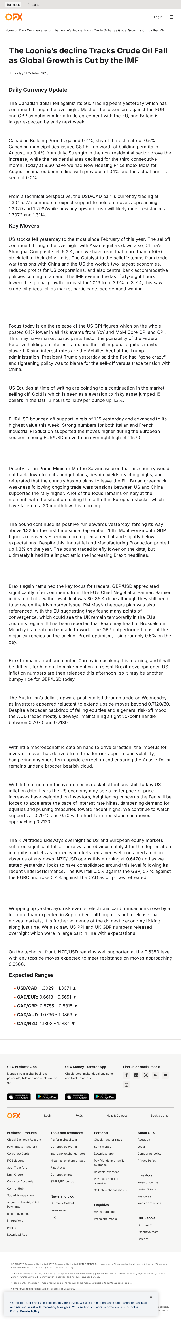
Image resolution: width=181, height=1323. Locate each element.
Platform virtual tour (64, 1139)
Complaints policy (149, 1153)
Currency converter (64, 1146)
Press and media (105, 1219)
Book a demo (160, 1115)
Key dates (144, 1196)
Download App (17, 1234)
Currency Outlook (63, 1203)
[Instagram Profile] (126, 1084)
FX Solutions (15, 1160)
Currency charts (61, 1174)
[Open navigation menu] (172, 17)
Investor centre (148, 1182)
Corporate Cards (18, 1153)
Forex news (59, 1210)
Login (158, 17)
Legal (141, 1146)
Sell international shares (110, 1190)
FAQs (79, 1115)
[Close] (151, 1297)
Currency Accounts (20, 1181)
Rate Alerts (58, 1167)
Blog (54, 1217)
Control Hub (15, 1188)
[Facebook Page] (126, 1075)
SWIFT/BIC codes (62, 1181)
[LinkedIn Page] (136, 1075)
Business (13, 4)
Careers (143, 1239)
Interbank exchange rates (68, 1153)
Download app (104, 1153)
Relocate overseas (106, 1172)
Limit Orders (15, 1174)
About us (144, 1139)
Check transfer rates (108, 1139)
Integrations (15, 1220)
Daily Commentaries (33, 30)
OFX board (145, 1225)
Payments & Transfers (22, 1146)
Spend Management (21, 1195)
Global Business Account (24, 1139)
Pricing (11, 1227)
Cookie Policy (30, 1311)
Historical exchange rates (68, 1160)
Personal (34, 4)
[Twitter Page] (145, 1075)
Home (9, 30)
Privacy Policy (147, 1160)
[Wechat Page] (155, 1075)
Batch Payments (18, 1213)
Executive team (148, 1232)
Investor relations (149, 1203)
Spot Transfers (17, 1167)
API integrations (104, 1211)
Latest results (147, 1189)
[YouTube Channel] (165, 1075)
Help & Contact (117, 1115)
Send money (102, 1146)
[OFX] (13, 17)
